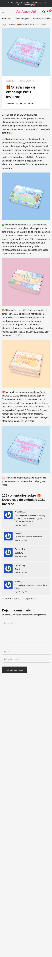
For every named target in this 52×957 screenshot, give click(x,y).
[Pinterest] (25, 103)
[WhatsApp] (28, 103)
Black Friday (6, 19)
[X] (21, 103)
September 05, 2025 (21, 525)
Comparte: (10, 103)
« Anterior (6, 598)
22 (23, 598)
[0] (48, 11)
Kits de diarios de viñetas (42, 19)
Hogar (4, 25)
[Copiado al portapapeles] (32, 103)
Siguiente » (30, 598)
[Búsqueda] (43, 11)
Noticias (12, 25)
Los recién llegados (22, 19)
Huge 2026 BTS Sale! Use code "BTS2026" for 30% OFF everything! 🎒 (28, 4)
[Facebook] (17, 103)
